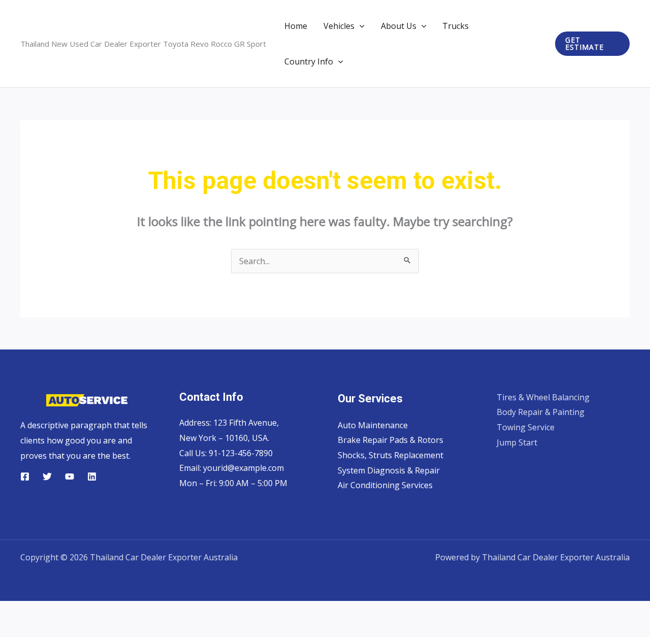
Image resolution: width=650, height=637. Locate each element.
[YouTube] (69, 476)
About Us (398, 25)
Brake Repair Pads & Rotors (390, 439)
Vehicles (338, 25)
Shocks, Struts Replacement (390, 455)
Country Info (308, 61)
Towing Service (526, 427)
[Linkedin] (91, 476)
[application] (359, 25)
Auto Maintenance (373, 425)
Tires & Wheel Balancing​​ (543, 397)
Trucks (455, 25)
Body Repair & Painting (540, 412)
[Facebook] (24, 476)
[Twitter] (47, 476)
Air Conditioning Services (385, 485)
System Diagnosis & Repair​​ (389, 470)
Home (295, 25)
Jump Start (517, 442)
